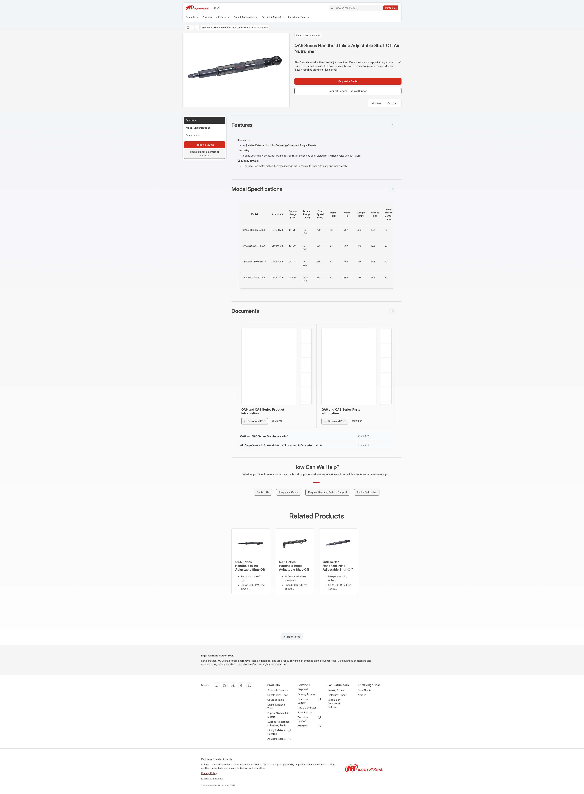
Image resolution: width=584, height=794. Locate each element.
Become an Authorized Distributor (334, 703)
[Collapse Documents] (392, 311)
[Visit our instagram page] (225, 685)
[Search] (332, 8)
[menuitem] (192, 17)
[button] (316, 124)
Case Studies (365, 690)
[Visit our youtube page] (216, 685)
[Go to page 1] (306, 336)
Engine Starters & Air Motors (278, 715)
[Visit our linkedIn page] (249, 685)
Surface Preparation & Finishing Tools (278, 723)
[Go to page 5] (306, 394)
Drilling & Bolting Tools (276, 706)
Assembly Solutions (278, 690)
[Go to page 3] (306, 365)
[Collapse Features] (392, 125)
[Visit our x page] (233, 685)
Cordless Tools (275, 699)
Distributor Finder (337, 694)
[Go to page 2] (306, 350)
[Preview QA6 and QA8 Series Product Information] (268, 366)
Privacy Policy (209, 773)
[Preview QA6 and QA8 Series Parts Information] (349, 366)
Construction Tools (277, 694)
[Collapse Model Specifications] (392, 189)
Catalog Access (306, 694)
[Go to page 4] (306, 379)
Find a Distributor (306, 707)
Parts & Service (305, 712)
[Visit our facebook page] (241, 685)
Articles (362, 694)
